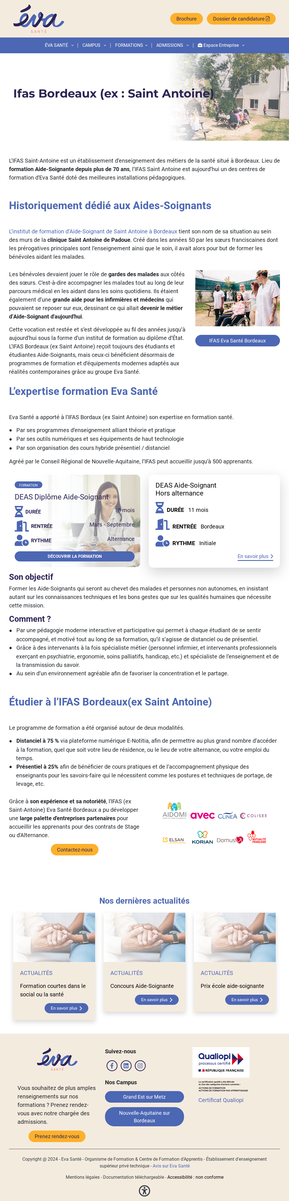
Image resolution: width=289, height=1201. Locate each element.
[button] (145, 45)
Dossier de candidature (239, 19)
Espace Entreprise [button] (221, 45)
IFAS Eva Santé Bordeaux (237, 341)
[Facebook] (112, 1067)
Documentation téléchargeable (133, 1177)
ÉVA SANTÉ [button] (57, 45)
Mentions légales (83, 1177)
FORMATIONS (129, 45)
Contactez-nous (75, 850)
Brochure (186, 19)
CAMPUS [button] (92, 45)
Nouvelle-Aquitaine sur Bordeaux (144, 1116)
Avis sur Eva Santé (171, 1166)
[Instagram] (140, 1067)
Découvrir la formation (75, 556)
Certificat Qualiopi (221, 1100)
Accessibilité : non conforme (195, 1177)
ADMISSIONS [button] (170, 45)
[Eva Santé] (38, 19)
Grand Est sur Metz (144, 1097)
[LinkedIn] (126, 1067)
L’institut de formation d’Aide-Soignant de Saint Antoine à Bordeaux (93, 231)
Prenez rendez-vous (57, 1136)
